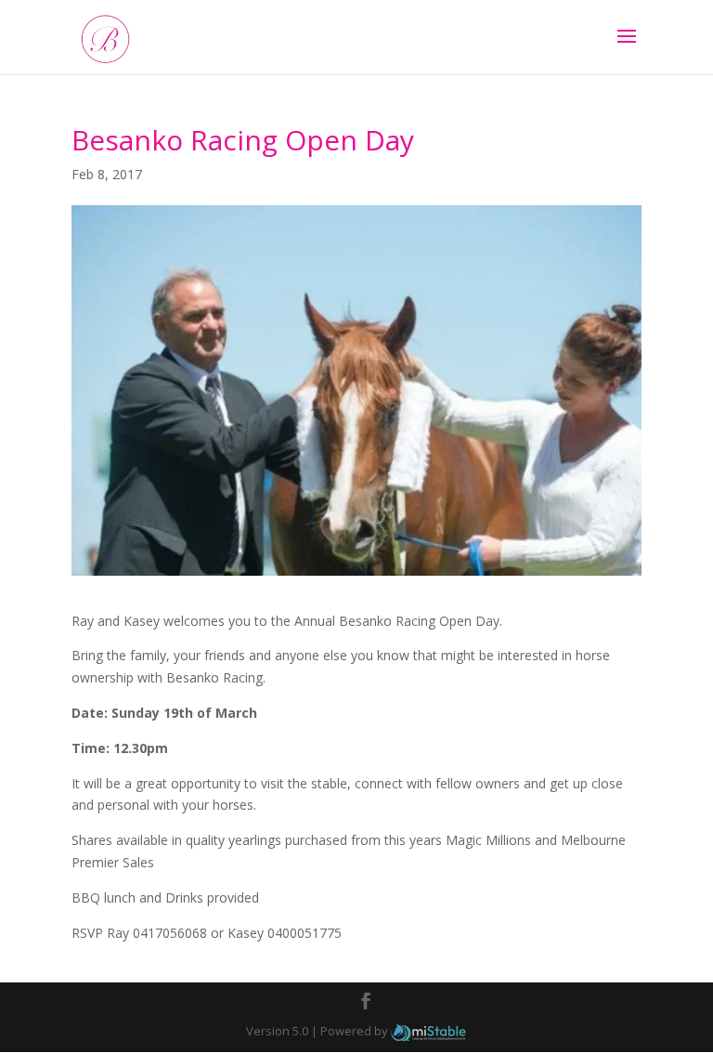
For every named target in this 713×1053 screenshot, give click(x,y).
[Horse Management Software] (428, 1030)
